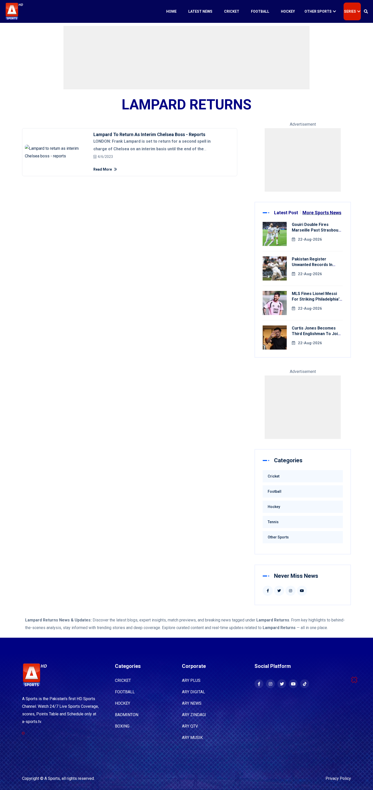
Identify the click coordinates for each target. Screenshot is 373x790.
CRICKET (123, 680)
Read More (103, 169)
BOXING (122, 726)
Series (350, 11)
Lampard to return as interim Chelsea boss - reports (149, 134)
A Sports (52, 778)
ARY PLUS (191, 680)
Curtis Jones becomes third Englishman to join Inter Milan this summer (316, 334)
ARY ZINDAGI (194, 714)
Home (171, 11)
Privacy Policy (338, 778)
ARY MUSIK (192, 737)
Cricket (231, 11)
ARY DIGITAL (193, 691)
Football (260, 11)
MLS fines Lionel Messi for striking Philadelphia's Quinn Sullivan (317, 299)
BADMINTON (126, 714)
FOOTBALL (125, 691)
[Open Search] (366, 11)
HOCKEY (122, 703)
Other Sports (318, 11)
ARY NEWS (191, 703)
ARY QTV (190, 726)
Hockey (288, 11)
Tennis (273, 522)
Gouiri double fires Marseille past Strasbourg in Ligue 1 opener (317, 230)
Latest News (200, 11)
